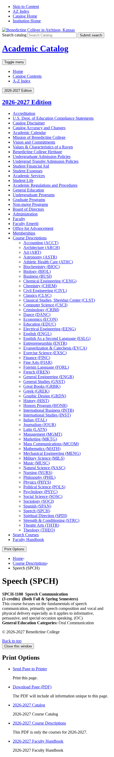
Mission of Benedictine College (39, 137)
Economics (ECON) (40, 319)
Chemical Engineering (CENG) (49, 281)
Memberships (24, 233)
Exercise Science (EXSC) (45, 353)
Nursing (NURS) (37, 472)
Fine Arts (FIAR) (37, 362)
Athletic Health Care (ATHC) (48, 262)
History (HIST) (36, 400)
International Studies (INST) (47, 415)
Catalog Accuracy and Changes (39, 128)
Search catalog (14, 35)
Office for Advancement (33, 228)
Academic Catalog (35, 48)
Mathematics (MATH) (41, 448)
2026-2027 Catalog (29, 705)
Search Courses (26, 535)
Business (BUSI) (37, 276)
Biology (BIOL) (37, 271)
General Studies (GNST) (44, 381)
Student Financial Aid (31, 166)
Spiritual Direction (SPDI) (45, 515)
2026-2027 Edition (26, 102)
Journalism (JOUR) (39, 424)
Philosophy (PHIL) (39, 477)
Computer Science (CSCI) (45, 305)
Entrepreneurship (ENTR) (45, 343)
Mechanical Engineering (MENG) (52, 453)
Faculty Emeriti (25, 223)
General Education (28, 190)
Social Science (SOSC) (42, 496)
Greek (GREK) (36, 391)
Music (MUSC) (36, 463)
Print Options (14, 549)
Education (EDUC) (39, 324)
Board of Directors (28, 209)
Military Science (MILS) (43, 458)
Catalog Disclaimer (29, 123)
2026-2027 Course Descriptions (39, 723)
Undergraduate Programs (34, 195)
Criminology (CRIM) (41, 309)
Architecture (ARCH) (41, 247)
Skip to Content (26, 6)
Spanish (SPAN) (37, 506)
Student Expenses (27, 171)
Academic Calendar (29, 132)
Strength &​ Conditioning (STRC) (51, 520)
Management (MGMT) (42, 434)
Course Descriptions (30, 238)
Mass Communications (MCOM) (51, 444)
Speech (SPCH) (36, 511)
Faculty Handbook (28, 539)
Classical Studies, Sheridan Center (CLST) (59, 300)
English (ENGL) (37, 333)
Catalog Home (25, 16)
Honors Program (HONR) (45, 405)
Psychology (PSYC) (40, 491)
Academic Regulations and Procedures (45, 185)
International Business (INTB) (48, 410)
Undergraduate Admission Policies (42, 156)
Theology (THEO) (39, 530)
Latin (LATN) (35, 429)
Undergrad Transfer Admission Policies (45, 161)
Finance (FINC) (36, 357)
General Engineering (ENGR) (48, 377)
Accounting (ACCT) (40, 242)
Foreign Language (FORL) (46, 367)
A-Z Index (21, 81)
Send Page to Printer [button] (30, 669)
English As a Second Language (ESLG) (56, 338)
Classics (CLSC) (37, 295)
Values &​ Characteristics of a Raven (43, 147)
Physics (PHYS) (37, 482)
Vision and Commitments (34, 142)
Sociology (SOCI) (38, 501)
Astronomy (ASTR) (40, 257)
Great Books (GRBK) (41, 386)
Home (18, 71)
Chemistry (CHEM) (40, 286)
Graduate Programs (29, 199)
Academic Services (29, 175)
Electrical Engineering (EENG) (49, 329)
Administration (25, 214)
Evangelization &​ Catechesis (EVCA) (55, 348)
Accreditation (24, 113)
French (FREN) (36, 372)
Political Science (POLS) (44, 487)
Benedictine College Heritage (37, 151)
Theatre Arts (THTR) (41, 525)
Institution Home (27, 21)
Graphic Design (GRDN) (44, 396)
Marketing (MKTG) (40, 439)
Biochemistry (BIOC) (41, 266)
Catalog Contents (27, 76)
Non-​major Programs (30, 204)
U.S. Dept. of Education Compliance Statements (53, 118)
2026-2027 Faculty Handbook (38, 741)
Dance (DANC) (36, 314)
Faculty (19, 219)
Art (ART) (32, 252)
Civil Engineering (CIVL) (45, 290)
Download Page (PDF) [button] (32, 687)
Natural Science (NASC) (44, 467)
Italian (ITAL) (35, 420)
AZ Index (21, 11)
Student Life (23, 180)
